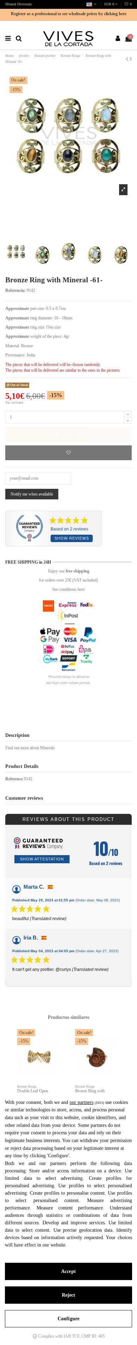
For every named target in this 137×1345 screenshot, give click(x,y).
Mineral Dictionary (18, 4)
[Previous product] (128, 58)
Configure (68, 1318)
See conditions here (68, 589)
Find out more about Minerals (30, 747)
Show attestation (42, 859)
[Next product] (131, 58)
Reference (14, 778)
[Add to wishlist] (68, 452)
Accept (68, 1271)
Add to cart (72, 434)
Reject (69, 1295)
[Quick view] (55, 1050)
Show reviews (71, 538)
